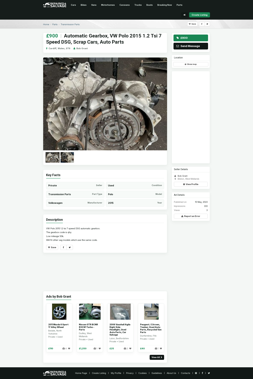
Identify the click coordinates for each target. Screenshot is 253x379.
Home (81, 373)
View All (156, 357)
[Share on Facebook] (202, 24)
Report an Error (191, 216)
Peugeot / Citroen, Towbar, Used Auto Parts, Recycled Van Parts (150, 328)
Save (193, 24)
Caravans (124, 5)
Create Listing (99, 373)
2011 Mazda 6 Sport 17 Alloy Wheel (58, 325)
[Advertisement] (105, 274)
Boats (149, 5)
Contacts (185, 373)
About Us (171, 373)
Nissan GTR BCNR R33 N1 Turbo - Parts (88, 327)
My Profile (116, 373)
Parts (179, 5)
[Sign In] (184, 14)
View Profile (191, 184)
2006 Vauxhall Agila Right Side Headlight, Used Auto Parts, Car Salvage (120, 329)
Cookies (142, 373)
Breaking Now (164, 5)
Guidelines (157, 373)
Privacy (130, 373)
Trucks (138, 5)
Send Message (189, 46)
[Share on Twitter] (207, 24)
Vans (93, 5)
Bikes (84, 5)
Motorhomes (108, 5)
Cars (73, 5)
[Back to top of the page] (196, 373)
